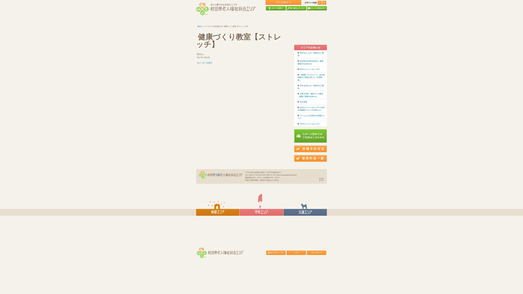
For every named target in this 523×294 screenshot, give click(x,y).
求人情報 (303, 102)
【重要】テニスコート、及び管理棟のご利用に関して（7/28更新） (311, 77)
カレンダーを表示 (204, 63)
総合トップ (201, 26)
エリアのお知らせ (215, 26)
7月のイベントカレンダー (310, 124)
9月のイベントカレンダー (310, 69)
